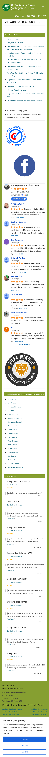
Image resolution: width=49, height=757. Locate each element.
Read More (10, 519)
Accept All (24, 739)
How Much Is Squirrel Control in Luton (21, 86)
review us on (17, 198)
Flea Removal (12, 433)
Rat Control (11, 456)
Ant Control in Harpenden (10, 714)
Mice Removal (12, 441)
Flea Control (12, 430)
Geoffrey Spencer (18, 222)
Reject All (24, 752)
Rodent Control (13, 460)
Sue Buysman (17, 240)
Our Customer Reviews (14, 485)
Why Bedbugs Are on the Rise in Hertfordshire (24, 100)
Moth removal (12, 445)
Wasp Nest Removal (15, 467)
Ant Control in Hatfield (39, 714)
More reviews (24, 344)
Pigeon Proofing (13, 452)
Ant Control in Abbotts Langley (12, 709)
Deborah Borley (18, 258)
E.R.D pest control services (25, 185)
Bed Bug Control (13, 403)
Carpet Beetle (12, 414)
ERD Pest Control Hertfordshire (23, 5)
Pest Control (12, 448)
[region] (24, 737)
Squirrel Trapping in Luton (17, 90)
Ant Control (11, 399)
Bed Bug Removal (14, 407)
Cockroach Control (14, 422)
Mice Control (12, 437)
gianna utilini (16, 276)
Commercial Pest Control (16, 426)
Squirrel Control (13, 464)
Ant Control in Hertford (9, 712)
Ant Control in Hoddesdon (40, 712)
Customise (25, 745)
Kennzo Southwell (19, 312)
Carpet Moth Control (15, 418)
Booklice (10, 411)
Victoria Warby (17, 204)
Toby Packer (16, 294)
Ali (12, 328)
